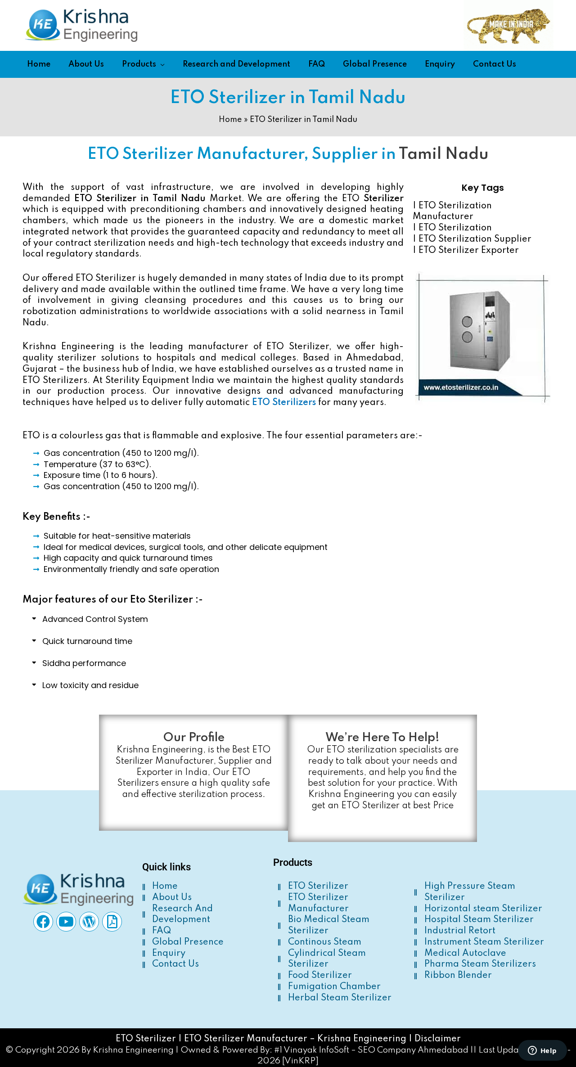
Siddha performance (84, 663)
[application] (160, 64)
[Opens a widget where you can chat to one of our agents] (542, 1051)
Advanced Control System (95, 619)
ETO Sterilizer (146, 1039)
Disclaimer (437, 1039)
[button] (288, 619)
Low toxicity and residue (90, 685)
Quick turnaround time (87, 641)
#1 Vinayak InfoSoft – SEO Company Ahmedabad (371, 1050)
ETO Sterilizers (284, 402)
